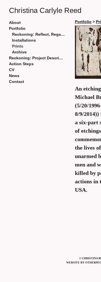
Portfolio (17, 28)
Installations (24, 40)
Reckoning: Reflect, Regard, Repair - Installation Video (38, 34)
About (15, 22)
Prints (17, 46)
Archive (19, 52)
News (14, 75)
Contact (16, 81)
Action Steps (21, 64)
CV (11, 69)
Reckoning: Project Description (37, 58)
